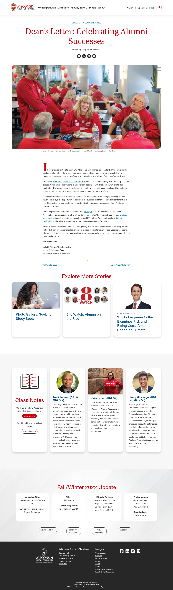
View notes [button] (29, 416)
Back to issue (51, 264)
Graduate (63, 7)
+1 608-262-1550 (65, 561)
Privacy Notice (78, 585)
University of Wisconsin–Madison (86, 582)
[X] (89, 56)
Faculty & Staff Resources (104, 572)
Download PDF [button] (47, 529)
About (101, 7)
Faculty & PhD (79, 7)
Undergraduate (47, 7)
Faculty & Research (102, 558)
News (97, 561)
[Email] (94, 56)
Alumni (130, 7)
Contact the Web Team (91, 585)
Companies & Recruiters (146, 7)
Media (92, 7)
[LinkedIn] (83, 56)
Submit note (28, 431)
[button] (36, 316)
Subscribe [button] (124, 529)
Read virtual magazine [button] (74, 531)
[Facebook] (78, 56)
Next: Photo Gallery (119, 264)
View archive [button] (98, 531)
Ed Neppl (88, 211)
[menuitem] (46, 7)
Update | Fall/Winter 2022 (86, 22)
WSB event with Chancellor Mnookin (69, 181)
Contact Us (63, 563)
